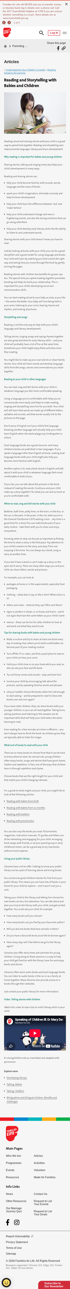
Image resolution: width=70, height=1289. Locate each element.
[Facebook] (8, 1222)
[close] (66, 3)
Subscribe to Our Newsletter (53, 1285)
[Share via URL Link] (63, 48)
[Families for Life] (7, 33)
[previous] (4, 22)
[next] (9, 22)
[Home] (5, 46)
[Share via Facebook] (58, 48)
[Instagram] (16, 1222)
